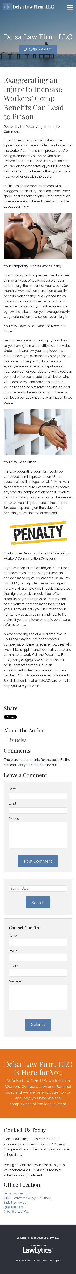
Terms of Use (22, 1260)
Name (13, 789)
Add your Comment (31, 765)
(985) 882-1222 (40, 49)
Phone (14, 951)
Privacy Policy (39, 1260)
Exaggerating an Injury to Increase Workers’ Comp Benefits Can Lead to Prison (34, 98)
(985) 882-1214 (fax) (16, 1211)
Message (15, 818)
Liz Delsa (27, 127)
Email (12, 803)
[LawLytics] (38, 1249)
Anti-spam (55, 1260)
